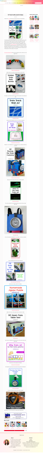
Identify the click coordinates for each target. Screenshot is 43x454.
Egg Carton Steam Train (8, 52)
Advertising (31, 440)
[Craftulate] (3, 1)
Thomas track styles (14, 44)
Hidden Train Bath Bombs (15, 70)
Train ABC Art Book (15, 118)
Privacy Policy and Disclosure (30, 441)
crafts (9, 18)
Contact (31, 439)
